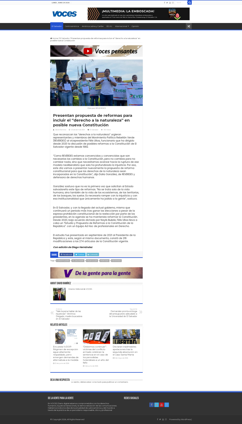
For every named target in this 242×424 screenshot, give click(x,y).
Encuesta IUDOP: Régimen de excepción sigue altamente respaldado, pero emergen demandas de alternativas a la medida (66, 353)
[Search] (190, 2)
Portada (105, 261)
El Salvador (57, 26)
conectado (97, 382)
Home (55, 38)
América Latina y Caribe (92, 26)
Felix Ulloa (92, 261)
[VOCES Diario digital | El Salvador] (64, 13)
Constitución (63, 261)
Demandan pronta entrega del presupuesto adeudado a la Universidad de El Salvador (123, 313)
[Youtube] (170, 2)
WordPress (186, 419)
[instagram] (173, 2)
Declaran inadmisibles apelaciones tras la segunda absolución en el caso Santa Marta (125, 350)
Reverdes (116, 261)
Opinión (135, 26)
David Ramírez (60, 130)
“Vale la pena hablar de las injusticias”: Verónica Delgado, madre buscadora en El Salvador (69, 314)
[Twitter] (167, 2)
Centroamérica (72, 26)
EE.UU (109, 26)
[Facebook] (164, 2)
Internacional (121, 26)
